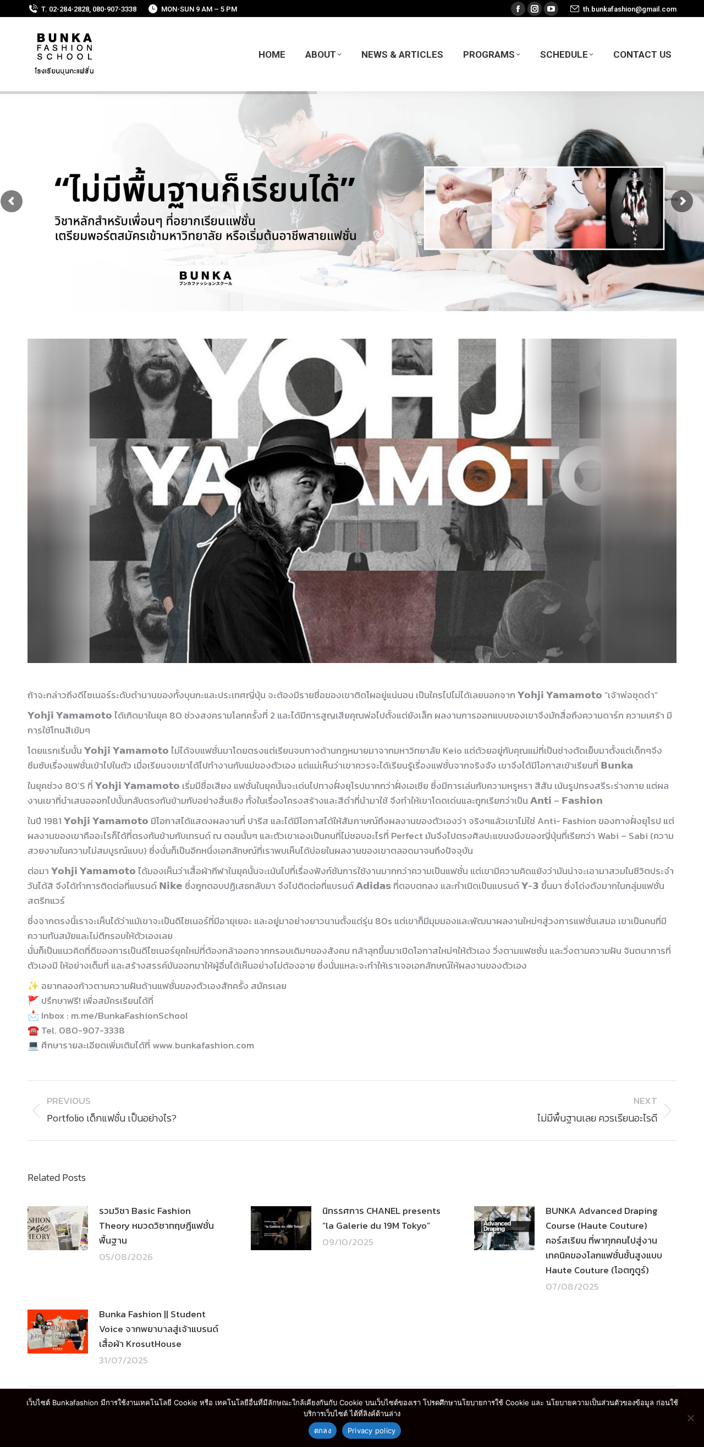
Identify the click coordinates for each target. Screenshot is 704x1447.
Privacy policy (372, 1430)
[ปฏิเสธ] (690, 1417)
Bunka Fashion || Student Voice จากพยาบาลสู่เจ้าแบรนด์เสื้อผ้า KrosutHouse (158, 1329)
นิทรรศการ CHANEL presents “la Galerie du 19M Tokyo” (381, 1218)
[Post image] (58, 1228)
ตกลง (322, 1430)
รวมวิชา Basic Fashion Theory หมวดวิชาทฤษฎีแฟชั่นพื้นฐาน (156, 1225)
